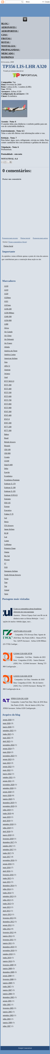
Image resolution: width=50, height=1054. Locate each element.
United (6, 590)
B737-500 (7, 393)
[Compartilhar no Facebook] (10, 162)
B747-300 (7, 412)
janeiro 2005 (7, 1012)
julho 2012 (7, 929)
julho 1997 (7, 1026)
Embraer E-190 (10, 488)
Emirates (7, 499)
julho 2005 (7, 1005)
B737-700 (7, 400)
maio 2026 (7, 723)
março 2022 (7, 774)
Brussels (7, 446)
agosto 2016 (7, 864)
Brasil (6, 438)
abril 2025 (6, 741)
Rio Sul (7, 556)
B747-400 (7, 415)
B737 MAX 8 (9, 381)
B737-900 (7, 408)
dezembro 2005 (8, 997)
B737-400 (7, 389)
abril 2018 (6, 832)
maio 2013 (7, 907)
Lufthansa (7, 544)
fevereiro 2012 (8, 932)
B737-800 (7, 404)
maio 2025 (7, 738)
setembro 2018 (8, 824)
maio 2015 (7, 882)
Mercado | (8, 53)
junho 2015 (7, 878)
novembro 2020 (8, 785)
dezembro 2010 (8, 947)
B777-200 (7, 427)
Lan (5, 537)
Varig (6, 594)
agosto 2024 (7, 749)
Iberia (6, 522)
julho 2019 (7, 810)
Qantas (6, 552)
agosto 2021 (7, 781)
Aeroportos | (9, 31)
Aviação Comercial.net (25, 1048)
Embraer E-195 (10, 491)
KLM (6, 533)
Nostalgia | (8, 46)
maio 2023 (7, 763)
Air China (7, 336)
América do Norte (10, 351)
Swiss (6, 579)
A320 (6, 294)
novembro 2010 (8, 950)
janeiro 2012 (7, 936)
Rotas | (5, 42)
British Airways (10, 442)
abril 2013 (6, 911)
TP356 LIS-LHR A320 (24, 66)
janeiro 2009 (7, 969)
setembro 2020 (8, 788)
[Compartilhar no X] (8, 162)
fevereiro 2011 (8, 940)
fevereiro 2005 (8, 1008)
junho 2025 (7, 734)
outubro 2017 (8, 846)
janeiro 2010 (7, 961)
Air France (8, 343)
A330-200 (8, 309)
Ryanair (7, 560)
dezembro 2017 (8, 842)
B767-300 (7, 423)
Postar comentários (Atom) (17, 242)
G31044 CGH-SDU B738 (22, 654)
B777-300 (7, 431)
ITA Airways (8, 526)
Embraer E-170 (10, 484)
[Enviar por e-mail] (2, 162)
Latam (6, 541)
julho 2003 (7, 1019)
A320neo (7, 298)
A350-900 (8, 320)
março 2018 (7, 835)
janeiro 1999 (7, 1023)
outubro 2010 (8, 954)
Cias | (4, 34)
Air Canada (8, 332)
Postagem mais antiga (40, 238)
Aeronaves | (9, 27)
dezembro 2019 (8, 803)
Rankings (7, 57)
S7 (5, 564)
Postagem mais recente (10, 238)
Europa (6, 506)
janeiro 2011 (7, 943)
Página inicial (25, 238)
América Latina (10, 355)
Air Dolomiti (9, 339)
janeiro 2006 (7, 994)
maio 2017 (7, 857)
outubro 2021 (8, 777)
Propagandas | (10, 49)
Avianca (7, 374)
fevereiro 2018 (8, 839)
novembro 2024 (8, 745)
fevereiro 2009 (8, 965)
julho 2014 (7, 889)
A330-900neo (9, 313)
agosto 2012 (7, 925)
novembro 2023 (8, 756)
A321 (6, 301)
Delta (6, 469)
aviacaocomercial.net (17, 71)
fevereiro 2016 (8, 875)
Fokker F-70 (8, 514)
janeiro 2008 (7, 983)
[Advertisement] (9, 270)
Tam (5, 582)
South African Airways (12, 575)
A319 (6, 290)
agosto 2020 (7, 792)
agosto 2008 (7, 976)
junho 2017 (7, 853)
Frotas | (6, 38)
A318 (6, 286)
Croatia (6, 457)
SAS (6, 567)
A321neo (7, 305)
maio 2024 (7, 752)
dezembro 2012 (8, 922)
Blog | (5, 23)
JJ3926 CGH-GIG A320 (19, 698)
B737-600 (7, 396)
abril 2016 (6, 871)
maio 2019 (7, 817)
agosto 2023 (7, 759)
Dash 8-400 (8, 465)
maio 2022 (7, 770)
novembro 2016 (8, 860)
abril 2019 (6, 821)
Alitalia (7, 347)
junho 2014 (7, 893)
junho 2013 (7, 904)
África (6, 328)
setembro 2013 (8, 896)
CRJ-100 (7, 450)
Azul (6, 377)
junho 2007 (7, 987)
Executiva (7, 510)
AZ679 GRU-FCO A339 (22, 631)
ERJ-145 (7, 503)
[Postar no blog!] (5, 162)
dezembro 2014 (8, 886)
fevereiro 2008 (8, 979)
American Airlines (10, 358)
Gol (5, 518)
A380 (6, 324)
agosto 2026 (7, 720)
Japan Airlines (9, 529)
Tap (5, 586)
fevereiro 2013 (8, 918)
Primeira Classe (10, 548)
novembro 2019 (8, 806)
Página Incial (8, 246)
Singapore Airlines (11, 571)
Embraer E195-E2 (11, 495)
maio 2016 (7, 868)
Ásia (5, 362)
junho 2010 (7, 958)
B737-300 (7, 385)
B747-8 (7, 419)
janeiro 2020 (7, 799)
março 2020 (7, 795)
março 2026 (7, 727)
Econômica (8, 476)
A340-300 (8, 317)
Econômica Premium (11, 480)
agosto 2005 (7, 1001)
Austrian (7, 370)
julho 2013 (7, 900)
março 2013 (7, 914)
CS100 (6, 461)
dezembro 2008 (8, 972)
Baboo (6, 434)
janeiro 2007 (7, 990)
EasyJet (7, 472)
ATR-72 (7, 366)
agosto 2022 (7, 767)
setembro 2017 (8, 850)
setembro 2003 (8, 1015)
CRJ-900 (7, 453)
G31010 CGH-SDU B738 (22, 676)
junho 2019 (7, 813)
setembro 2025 (8, 731)
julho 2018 (7, 828)
